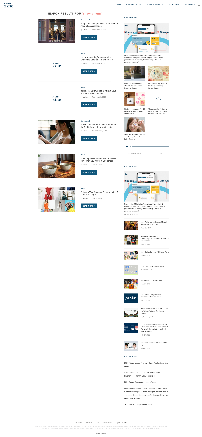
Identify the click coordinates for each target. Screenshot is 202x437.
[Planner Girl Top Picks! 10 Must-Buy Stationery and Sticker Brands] (158, 73)
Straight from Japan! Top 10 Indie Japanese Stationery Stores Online (134, 111)
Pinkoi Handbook (155, 5)
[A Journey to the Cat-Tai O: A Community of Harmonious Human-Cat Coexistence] (131, 240)
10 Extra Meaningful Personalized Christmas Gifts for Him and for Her (97, 58)
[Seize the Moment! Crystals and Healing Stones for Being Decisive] (134, 124)
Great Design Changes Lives (151, 280)
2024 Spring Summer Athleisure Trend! (155, 252)
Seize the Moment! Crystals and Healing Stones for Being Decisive (134, 137)
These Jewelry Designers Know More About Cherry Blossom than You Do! (157, 111)
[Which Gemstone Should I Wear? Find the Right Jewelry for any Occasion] (56, 132)
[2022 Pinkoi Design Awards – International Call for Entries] (131, 298)
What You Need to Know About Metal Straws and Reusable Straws (133, 86)
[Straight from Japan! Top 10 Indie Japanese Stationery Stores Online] (134, 99)
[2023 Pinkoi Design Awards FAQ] (131, 270)
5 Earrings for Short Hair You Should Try (154, 344)
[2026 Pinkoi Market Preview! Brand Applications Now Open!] (131, 225)
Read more (88, 37)
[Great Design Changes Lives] (131, 284)
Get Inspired (173, 5)
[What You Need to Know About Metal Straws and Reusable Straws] (134, 73)
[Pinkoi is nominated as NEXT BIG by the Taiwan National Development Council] (131, 312)
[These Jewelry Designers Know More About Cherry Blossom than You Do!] (158, 99)
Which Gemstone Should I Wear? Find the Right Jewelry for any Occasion (98, 125)
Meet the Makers (133, 5)
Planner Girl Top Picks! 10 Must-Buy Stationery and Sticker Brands (157, 86)
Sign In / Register (121, 423)
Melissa (85, 30)
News (118, 5)
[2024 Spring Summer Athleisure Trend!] (131, 255)
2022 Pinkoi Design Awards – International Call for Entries (151, 296)
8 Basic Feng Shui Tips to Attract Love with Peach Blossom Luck (98, 92)
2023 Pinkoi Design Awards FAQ (152, 266)
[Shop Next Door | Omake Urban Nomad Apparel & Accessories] (56, 31)
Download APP (107, 423)
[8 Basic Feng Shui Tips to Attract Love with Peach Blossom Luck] (56, 98)
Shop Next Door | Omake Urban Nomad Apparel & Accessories (99, 24)
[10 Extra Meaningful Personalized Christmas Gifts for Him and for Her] (56, 65)
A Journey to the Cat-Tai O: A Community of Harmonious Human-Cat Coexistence (155, 238)
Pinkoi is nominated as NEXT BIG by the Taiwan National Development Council (154, 311)
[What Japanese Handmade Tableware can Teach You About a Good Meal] (56, 166)
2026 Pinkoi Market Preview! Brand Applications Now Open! (154, 223)
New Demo (189, 5)
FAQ (97, 423)
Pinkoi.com (78, 423)
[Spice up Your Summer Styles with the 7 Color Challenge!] (56, 199)
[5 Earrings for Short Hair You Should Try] (131, 346)
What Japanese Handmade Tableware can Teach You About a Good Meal (98, 159)
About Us (89, 423)
